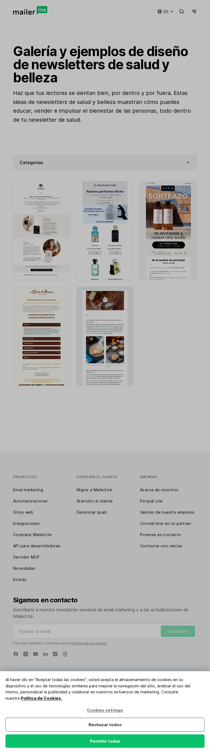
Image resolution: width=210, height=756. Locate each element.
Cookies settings (105, 710)
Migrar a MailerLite (94, 489)
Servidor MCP (26, 557)
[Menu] (193, 11)
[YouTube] (35, 654)
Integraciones (26, 523)
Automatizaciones (30, 501)
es (166, 11)
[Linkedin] (45, 654)
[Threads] (65, 654)
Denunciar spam (92, 512)
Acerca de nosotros (159, 489)
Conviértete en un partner (165, 523)
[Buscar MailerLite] (181, 11)
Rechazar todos (105, 724)
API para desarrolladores (37, 545)
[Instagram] (55, 654)
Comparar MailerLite (32, 534)
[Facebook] (16, 654)
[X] (25, 654)
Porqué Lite (151, 501)
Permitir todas (105, 741)
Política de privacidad (88, 643)
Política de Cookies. (41, 698)
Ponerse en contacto (160, 534)
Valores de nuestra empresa (167, 512)
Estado (20, 579)
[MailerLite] (30, 10)
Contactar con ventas (161, 545)
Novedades (24, 568)
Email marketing (28, 489)
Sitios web (23, 512)
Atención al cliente (95, 501)
